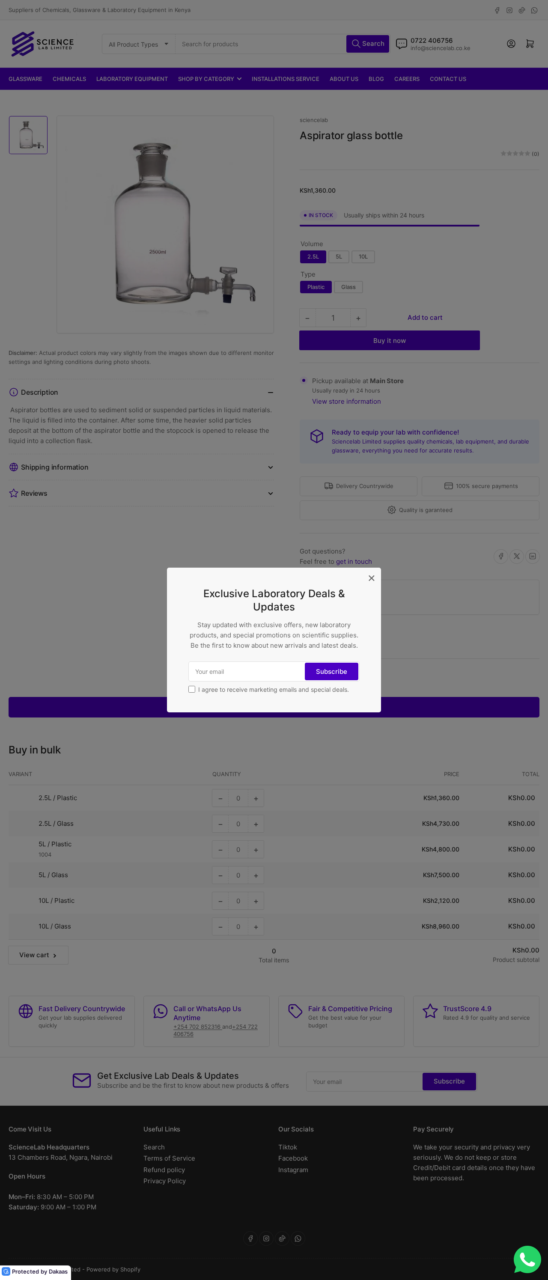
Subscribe (331, 671)
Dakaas (58, 1271)
